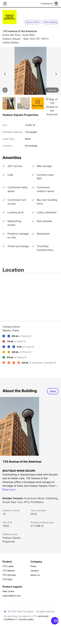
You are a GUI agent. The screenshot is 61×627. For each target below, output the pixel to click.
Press (33, 566)
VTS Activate (9, 575)
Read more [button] (9, 489)
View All (52, 90)
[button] (30, 71)
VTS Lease (8, 566)
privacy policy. (26, 619)
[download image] (5, 90)
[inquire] (55, 621)
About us (35, 575)
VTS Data (7, 579)
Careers (34, 570)
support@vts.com (12, 595)
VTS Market (9, 570)
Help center (8, 591)
